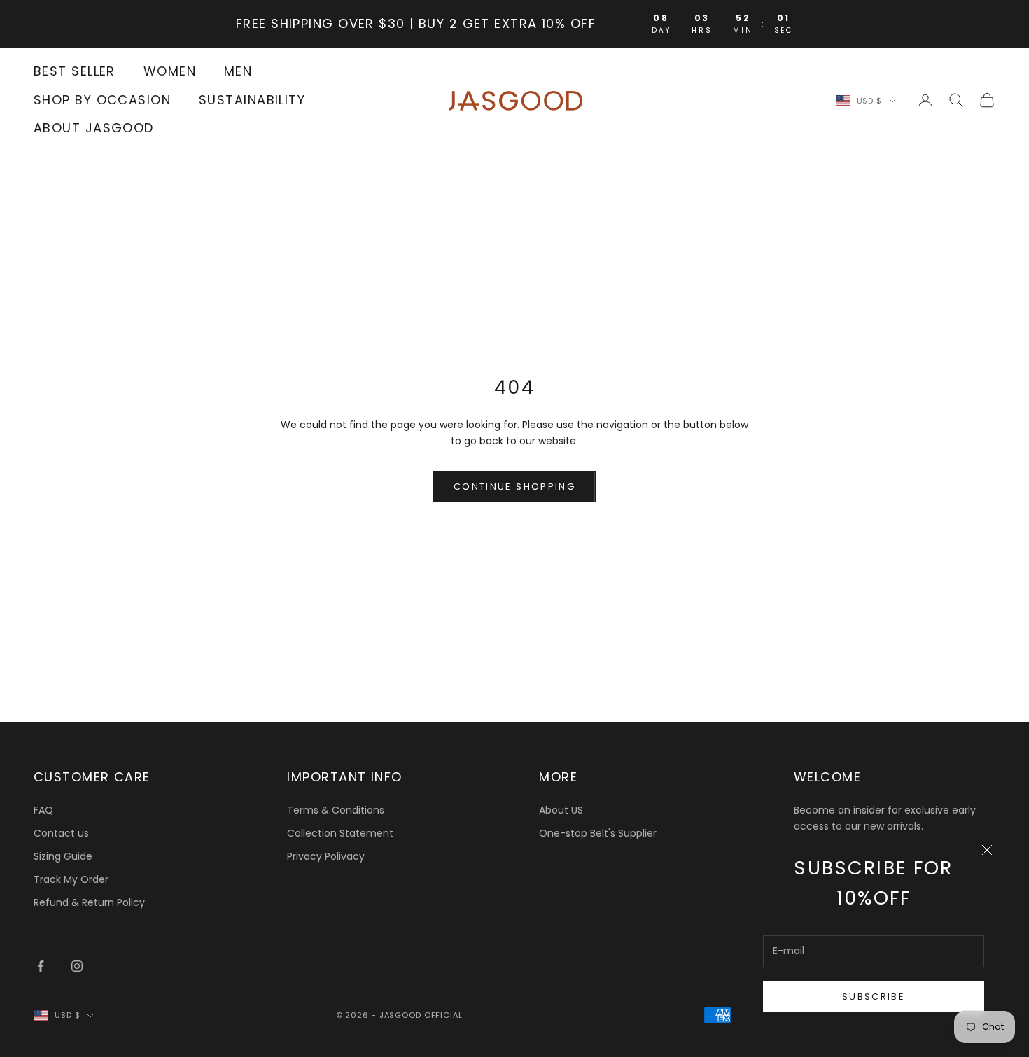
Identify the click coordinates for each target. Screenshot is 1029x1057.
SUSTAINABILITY (252, 99)
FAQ (43, 810)
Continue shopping (514, 486)
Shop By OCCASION (102, 99)
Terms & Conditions (335, 810)
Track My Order (71, 879)
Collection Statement (340, 833)
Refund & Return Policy (89, 902)
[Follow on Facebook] (41, 966)
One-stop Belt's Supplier (598, 833)
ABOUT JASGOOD (94, 128)
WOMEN (170, 71)
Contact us (61, 833)
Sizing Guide (63, 856)
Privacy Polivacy (326, 856)
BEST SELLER (74, 71)
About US (561, 810)
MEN (238, 71)
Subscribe (873, 996)
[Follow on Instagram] (77, 966)
